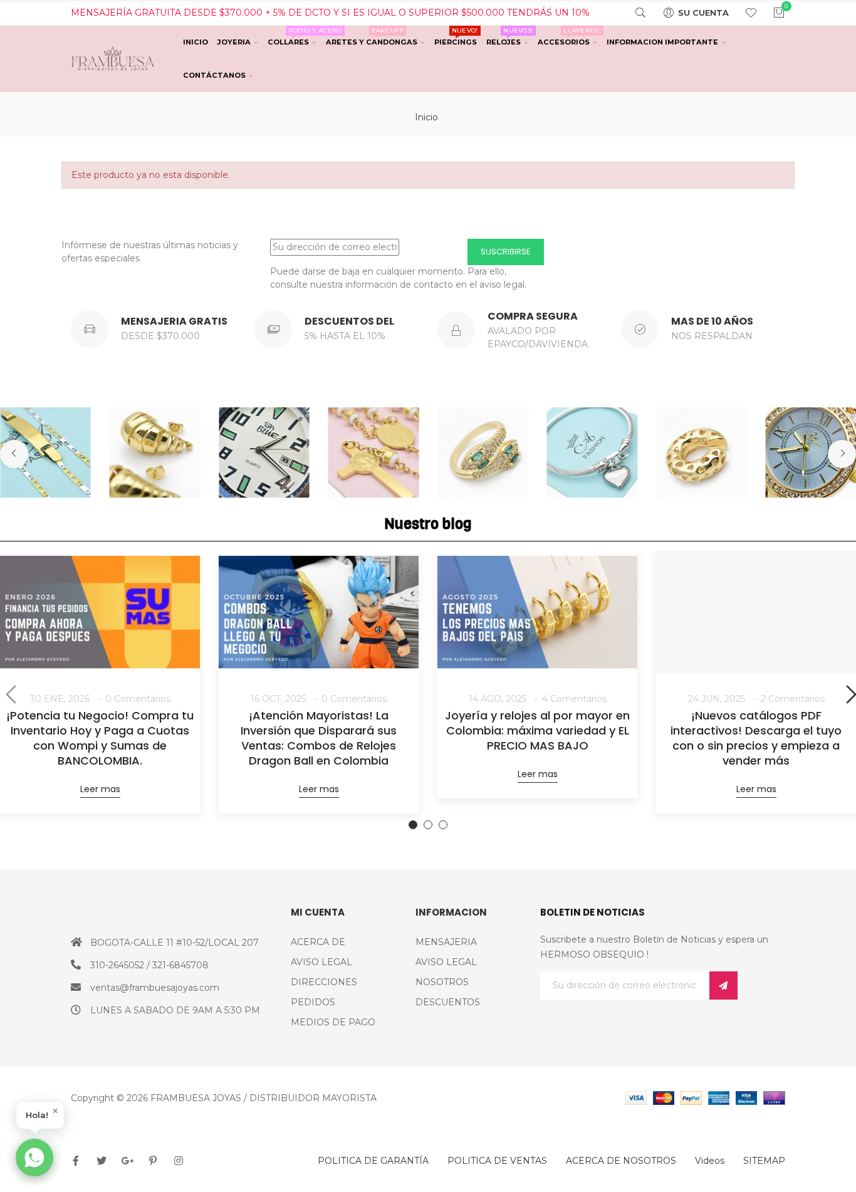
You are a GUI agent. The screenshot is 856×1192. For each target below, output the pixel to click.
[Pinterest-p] (153, 1161)
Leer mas (100, 789)
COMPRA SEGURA (533, 316)
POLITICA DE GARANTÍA (373, 1160)
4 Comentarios (574, 698)
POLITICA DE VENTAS (497, 1160)
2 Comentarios (793, 698)
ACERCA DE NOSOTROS (621, 1160)
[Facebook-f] (76, 1161)
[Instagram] (179, 1161)
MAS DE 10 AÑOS (712, 321)
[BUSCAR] (633, 12)
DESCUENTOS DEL (349, 321)
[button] (14, 454)
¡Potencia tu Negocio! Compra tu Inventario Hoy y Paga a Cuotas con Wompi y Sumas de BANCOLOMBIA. (100, 738)
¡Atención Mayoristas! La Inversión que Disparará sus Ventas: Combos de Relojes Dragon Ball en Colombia (319, 738)
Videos (709, 1160)
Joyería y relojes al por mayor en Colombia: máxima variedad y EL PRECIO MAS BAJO (537, 730)
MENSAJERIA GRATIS (174, 321)
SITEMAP (764, 1160)
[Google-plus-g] (127, 1161)
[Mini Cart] (771, 12)
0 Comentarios (137, 698)
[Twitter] (102, 1161)
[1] (723, 985)
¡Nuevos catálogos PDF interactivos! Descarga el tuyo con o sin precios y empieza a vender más (756, 738)
